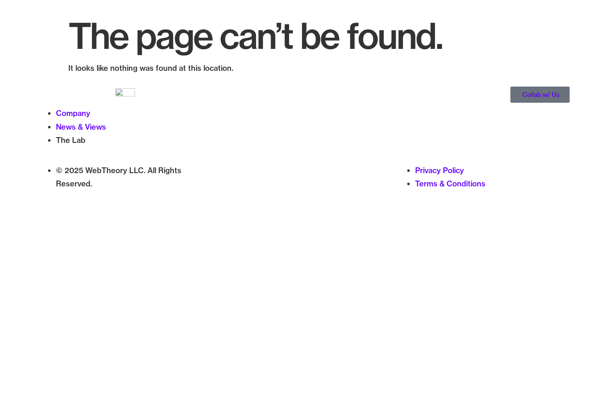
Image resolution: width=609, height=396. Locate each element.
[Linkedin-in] (274, 182)
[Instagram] (252, 182)
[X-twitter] (229, 182)
